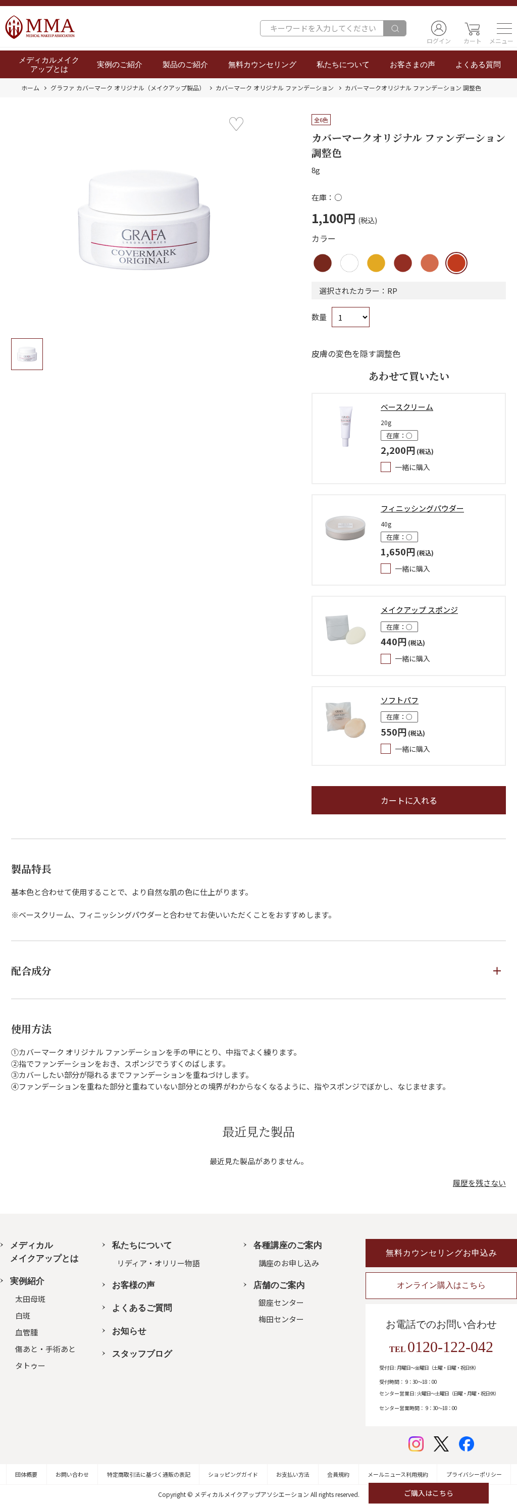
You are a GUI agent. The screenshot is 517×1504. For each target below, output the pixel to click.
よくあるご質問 (142, 1308)
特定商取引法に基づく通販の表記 (148, 1474)
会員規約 (338, 1474)
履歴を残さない (479, 1182)
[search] (394, 28)
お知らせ (129, 1331)
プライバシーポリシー (474, 1474)
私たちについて (343, 65)
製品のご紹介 (185, 65)
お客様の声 (133, 1285)
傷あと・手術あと (45, 1348)
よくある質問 (478, 65)
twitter (441, 1443)
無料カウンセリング (262, 65)
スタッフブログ (142, 1354)
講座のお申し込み (288, 1263)
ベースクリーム (407, 406)
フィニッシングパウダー (422, 508)
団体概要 (26, 1474)
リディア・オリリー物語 (158, 1263)
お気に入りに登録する (236, 124)
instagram (416, 1443)
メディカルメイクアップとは (49, 64)
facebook (466, 1443)
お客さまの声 (412, 65)
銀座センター (281, 1302)
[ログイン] (439, 28)
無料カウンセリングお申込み (441, 1253)
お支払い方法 (292, 1474)
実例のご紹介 (119, 65)
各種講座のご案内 (287, 1245)
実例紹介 (27, 1281)
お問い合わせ (72, 1474)
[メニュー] (501, 28)
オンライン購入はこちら (441, 1285)
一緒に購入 (412, 467)
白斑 (22, 1315)
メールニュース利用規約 (398, 1474)
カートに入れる (409, 800)
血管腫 (26, 1332)
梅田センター (281, 1319)
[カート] (472, 28)
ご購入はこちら (428, 1493)
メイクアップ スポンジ (419, 609)
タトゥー (30, 1365)
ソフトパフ (400, 700)
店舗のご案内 (279, 1285)
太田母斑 (30, 1298)
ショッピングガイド (233, 1474)
